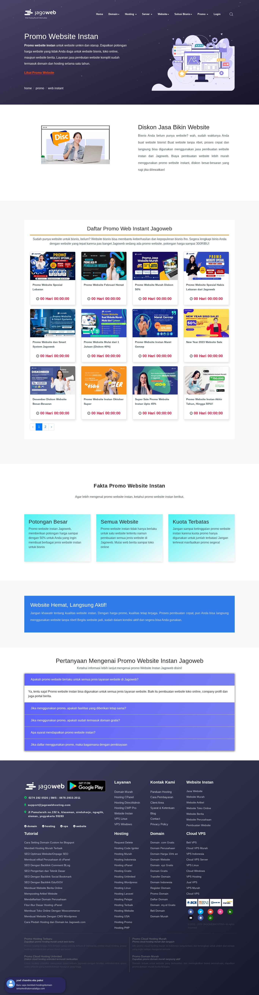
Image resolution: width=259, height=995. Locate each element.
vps (65, 826)
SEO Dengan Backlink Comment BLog (47, 865)
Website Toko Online (198, 808)
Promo (202, 14)
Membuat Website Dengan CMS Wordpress (50, 916)
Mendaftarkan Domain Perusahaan (45, 899)
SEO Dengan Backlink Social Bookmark (47, 876)
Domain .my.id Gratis (162, 905)
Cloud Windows (195, 870)
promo (40, 88)
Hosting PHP (122, 927)
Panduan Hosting (161, 791)
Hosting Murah (123, 853)
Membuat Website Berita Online (43, 887)
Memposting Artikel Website (40, 893)
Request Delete (123, 842)
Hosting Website (124, 910)
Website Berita (195, 813)
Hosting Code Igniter (126, 848)
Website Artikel (195, 802)
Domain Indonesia (161, 882)
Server (146, 14)
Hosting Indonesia (125, 859)
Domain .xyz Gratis (161, 865)
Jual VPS (191, 882)
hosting (49, 826)
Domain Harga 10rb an (164, 853)
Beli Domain (157, 910)
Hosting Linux (122, 887)
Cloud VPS (192, 893)
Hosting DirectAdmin (127, 802)
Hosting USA (122, 916)
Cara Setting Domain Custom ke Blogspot (49, 842)
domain (32, 826)
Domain (113, 14)
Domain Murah (123, 791)
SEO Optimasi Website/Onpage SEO (46, 853)
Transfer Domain (160, 876)
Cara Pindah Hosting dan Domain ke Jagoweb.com (55, 922)
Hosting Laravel (123, 893)
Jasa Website (194, 791)
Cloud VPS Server (197, 859)
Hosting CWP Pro (125, 807)
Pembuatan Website (198, 825)
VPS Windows (123, 824)
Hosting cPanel (124, 797)
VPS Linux (120, 818)
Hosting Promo (123, 922)
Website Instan (123, 813)
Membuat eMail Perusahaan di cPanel (47, 859)
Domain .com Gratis (162, 842)
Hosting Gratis (122, 870)
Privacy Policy (159, 824)
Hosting (130, 14)
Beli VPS (191, 842)
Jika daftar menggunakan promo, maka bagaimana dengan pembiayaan (79, 744)
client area (157, 802)
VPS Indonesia (195, 853)
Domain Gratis (159, 870)
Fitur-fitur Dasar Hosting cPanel (43, 905)
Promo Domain (159, 893)
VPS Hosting (193, 876)
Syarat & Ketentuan (162, 807)
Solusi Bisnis (182, 14)
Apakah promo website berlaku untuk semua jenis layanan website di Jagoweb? (84, 679)
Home (99, 14)
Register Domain (160, 887)
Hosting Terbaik (123, 905)
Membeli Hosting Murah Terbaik (43, 848)
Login (217, 14)
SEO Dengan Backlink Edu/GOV (43, 882)
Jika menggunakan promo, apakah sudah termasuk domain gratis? (75, 720)
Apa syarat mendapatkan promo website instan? (63, 732)
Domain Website (160, 859)
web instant (55, 88)
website (80, 826)
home (28, 88)
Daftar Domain (159, 899)
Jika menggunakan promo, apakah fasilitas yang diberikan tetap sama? (78, 708)
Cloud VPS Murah (197, 848)
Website (162, 14)
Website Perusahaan (198, 819)
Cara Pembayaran (161, 797)
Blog (153, 813)
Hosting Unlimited (124, 876)
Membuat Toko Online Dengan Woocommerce (52, 910)
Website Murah (195, 796)
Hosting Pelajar (123, 899)
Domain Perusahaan (162, 848)
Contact (155, 818)
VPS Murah (193, 887)
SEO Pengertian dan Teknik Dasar (44, 870)
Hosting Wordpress (125, 882)
